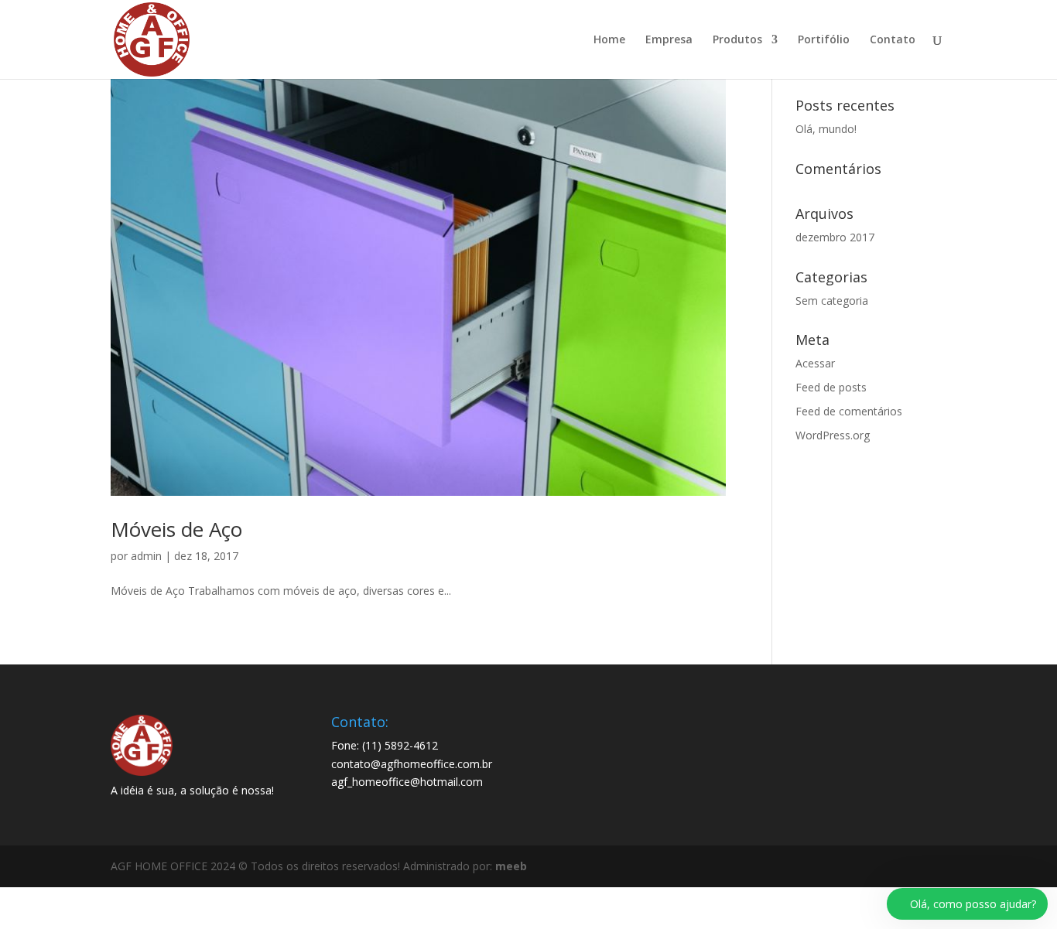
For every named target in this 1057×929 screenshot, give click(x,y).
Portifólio (824, 40)
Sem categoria (831, 300)
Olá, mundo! (826, 128)
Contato (892, 40)
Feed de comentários (848, 411)
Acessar (815, 363)
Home (609, 40)
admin (146, 555)
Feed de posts (831, 387)
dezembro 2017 (834, 237)
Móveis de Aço (176, 529)
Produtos (737, 40)
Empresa (669, 40)
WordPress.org (832, 435)
